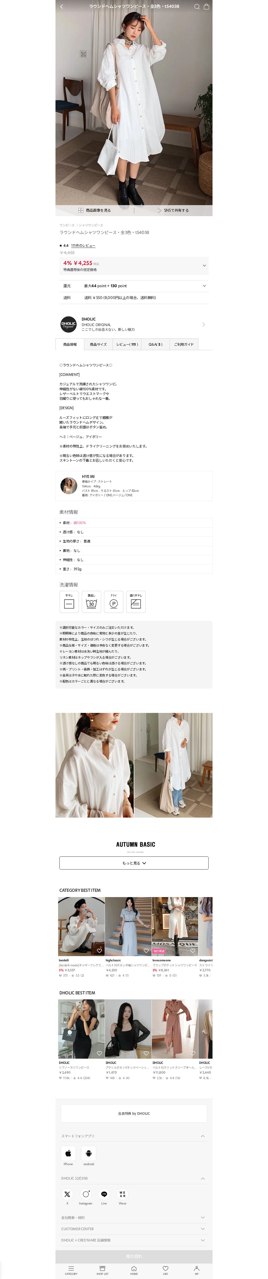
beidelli (64, 960)
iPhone (68, 1164)
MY (197, 1274)
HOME (134, 1274)
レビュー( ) (127, 344)
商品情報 (70, 344)
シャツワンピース (91, 225)
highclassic (113, 960)
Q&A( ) (155, 344)
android (88, 1164)
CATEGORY (71, 1274)
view (203, 324)
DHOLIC (64, 1063)
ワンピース (66, 225)
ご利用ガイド (184, 344)
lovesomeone (162, 960)
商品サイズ (98, 344)
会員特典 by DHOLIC (134, 1113)
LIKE (165, 1274)
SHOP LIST (102, 1274)
